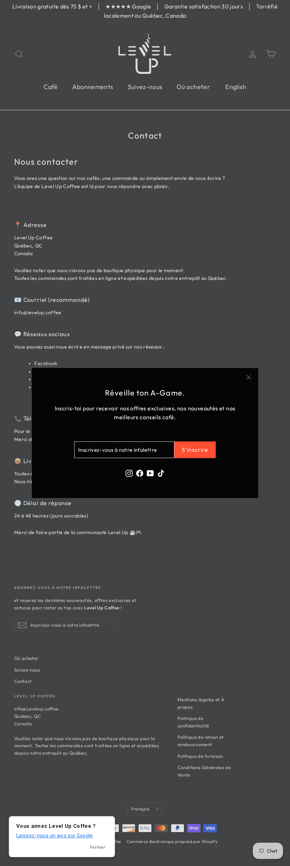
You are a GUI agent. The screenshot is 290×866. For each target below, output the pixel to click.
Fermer (97, 847)
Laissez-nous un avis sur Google (54, 835)
